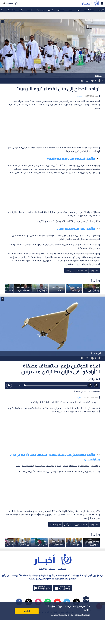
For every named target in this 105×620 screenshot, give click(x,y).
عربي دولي (78, 96)
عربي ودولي (40, 10)
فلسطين (61, 10)
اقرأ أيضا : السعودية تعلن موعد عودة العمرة (71, 158)
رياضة (21, 10)
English (9, 3)
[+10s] (96, 385)
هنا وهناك (11, 10)
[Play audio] (9, 385)
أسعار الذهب (89, 10)
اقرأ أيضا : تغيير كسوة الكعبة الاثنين (76, 228)
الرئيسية (101, 10)
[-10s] (90, 385)
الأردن (78, 10)
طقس (51, 10)
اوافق (27, 611)
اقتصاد (29, 10)
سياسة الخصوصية (57, 615)
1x (15, 385)
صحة (70, 10)
